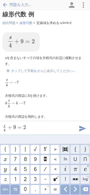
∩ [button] (86, 159)
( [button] (6, 149)
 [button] (5, 159)
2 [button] (25, 179)
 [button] (46, 159)
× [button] (55, 169)
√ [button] (35, 149)
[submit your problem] (82, 128)
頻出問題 (9, 22)
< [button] (56, 159)
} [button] (86, 149)
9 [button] (35, 159)
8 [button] (25, 159)
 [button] (65, 159)
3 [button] (35, 179)
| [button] (25, 149)
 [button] (5, 169)
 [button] (85, 189)
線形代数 (26, 22)
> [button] (56, 149)
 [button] (75, 189)
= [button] (55, 189)
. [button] (36, 189)
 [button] (56, 179)
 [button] (5, 179)
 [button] (65, 169)
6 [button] (35, 169)
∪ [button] (75, 159)
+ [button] (46, 189)
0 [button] (25, 189)
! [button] (65, 179)
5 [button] (25, 169)
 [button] (45, 149)
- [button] (46, 179)
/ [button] (45, 169)
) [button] (16, 149)
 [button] (65, 189)
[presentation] (21, 42)
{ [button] (75, 149)
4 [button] (15, 169)
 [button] (85, 179)
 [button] (86, 169)
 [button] (65, 149)
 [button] (75, 179)
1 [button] (15, 179)
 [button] (5, 189)
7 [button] (15, 159)
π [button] (75, 169)
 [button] (15, 189)
